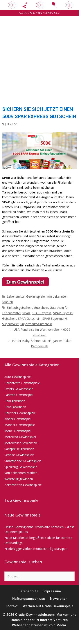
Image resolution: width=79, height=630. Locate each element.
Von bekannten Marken (20, 473)
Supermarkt (10, 324)
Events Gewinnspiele (18, 389)
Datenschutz (28, 591)
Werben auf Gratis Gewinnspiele (48, 606)
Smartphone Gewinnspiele (22, 461)
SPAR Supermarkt (54, 318)
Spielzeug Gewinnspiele (20, 467)
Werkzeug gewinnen (18, 479)
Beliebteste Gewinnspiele (22, 383)
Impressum (52, 591)
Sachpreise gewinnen (19, 449)
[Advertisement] (39, 59)
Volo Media (57, 625)
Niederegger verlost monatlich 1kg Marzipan (35, 549)
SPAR (26, 313)
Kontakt (12, 606)
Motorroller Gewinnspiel (21, 443)
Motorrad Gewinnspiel (20, 437)
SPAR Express (41, 313)
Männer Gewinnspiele (19, 425)
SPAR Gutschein (29, 318)
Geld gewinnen (14, 401)
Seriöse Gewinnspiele (19, 455)
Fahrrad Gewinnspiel (18, 395)
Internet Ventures (54, 620)
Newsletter (58, 599)
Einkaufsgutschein (19, 307)
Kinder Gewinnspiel (17, 419)
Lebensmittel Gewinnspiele (26, 296)
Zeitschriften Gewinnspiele (23, 485)
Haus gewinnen (15, 407)
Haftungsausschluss (28, 599)
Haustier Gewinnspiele (20, 413)
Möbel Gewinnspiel (17, 431)
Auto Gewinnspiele (17, 377)
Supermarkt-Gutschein (36, 324)
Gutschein (41, 307)
